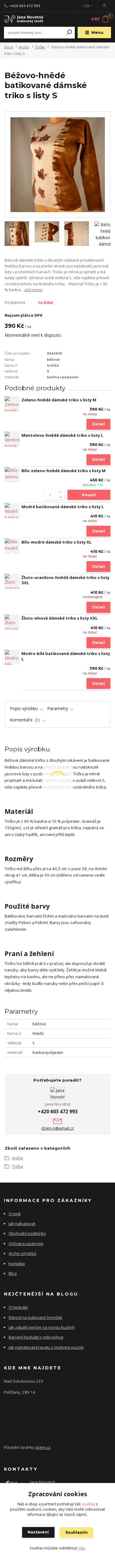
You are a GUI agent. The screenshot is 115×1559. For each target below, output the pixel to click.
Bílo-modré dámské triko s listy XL (56, 542)
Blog (13, 1273)
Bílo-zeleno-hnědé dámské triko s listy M (63, 470)
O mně (15, 1213)
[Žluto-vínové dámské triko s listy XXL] (12, 621)
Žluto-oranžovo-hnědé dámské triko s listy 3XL (65, 580)
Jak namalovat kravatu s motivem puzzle (46, 1347)
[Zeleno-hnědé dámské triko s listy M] (12, 403)
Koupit (89, 494)
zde (81, 1548)
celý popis (33, 289)
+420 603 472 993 (25, 6)
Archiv (24, 47)
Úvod (8, 47)
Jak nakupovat (22, 1223)
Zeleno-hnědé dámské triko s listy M (58, 400)
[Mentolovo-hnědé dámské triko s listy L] (12, 439)
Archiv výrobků (22, 1253)
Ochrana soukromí (26, 1243)
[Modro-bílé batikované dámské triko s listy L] (12, 657)
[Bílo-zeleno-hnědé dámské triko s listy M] (12, 474)
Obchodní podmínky (27, 1233)
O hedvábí (18, 1307)
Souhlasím (76, 1532)
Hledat (69, 32)
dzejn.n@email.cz (57, 1128)
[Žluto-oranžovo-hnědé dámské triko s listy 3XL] (12, 581)
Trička (40, 47)
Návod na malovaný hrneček (35, 1317)
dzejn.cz (43, 1447)
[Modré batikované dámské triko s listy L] (12, 510)
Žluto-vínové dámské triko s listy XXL (59, 618)
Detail (98, 424)
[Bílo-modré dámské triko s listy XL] (12, 545)
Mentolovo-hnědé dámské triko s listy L (62, 435)
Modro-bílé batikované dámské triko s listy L (65, 656)
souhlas (88, 1504)
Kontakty (17, 1263)
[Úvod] (24, 19)
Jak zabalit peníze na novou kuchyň (42, 1327)
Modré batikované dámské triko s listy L (62, 506)
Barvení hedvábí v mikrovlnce (36, 1337)
